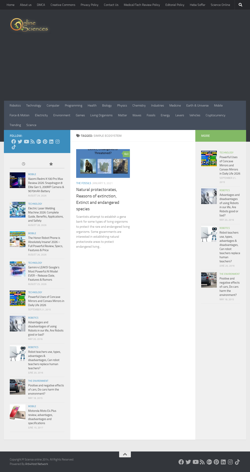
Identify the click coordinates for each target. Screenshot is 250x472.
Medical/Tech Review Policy (142, 5)
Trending (15, 125)
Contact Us (111, 5)
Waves (136, 115)
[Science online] (13, 141)
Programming (73, 105)
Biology (107, 105)
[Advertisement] (125, 71)
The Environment (38, 381)
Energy (165, 115)
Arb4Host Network (36, 464)
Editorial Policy (174, 5)
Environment (61, 115)
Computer (53, 105)
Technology (33, 105)
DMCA (41, 5)
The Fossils (83, 183)
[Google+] (38, 141)
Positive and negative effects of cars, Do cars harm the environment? (46, 389)
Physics (122, 105)
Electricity (41, 115)
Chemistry (139, 105)
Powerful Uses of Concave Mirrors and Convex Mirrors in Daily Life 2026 (46, 301)
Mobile (218, 105)
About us (25, 5)
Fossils (151, 115)
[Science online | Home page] (30, 26)
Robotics (15, 105)
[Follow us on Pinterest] (45, 141)
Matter (122, 115)
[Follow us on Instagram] (57, 141)
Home (10, 5)
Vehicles (194, 115)
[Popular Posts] (50, 164)
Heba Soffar (197, 5)
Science (31, 125)
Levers (179, 115)
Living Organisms (101, 115)
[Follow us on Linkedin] (51, 141)
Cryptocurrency (215, 115)
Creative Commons (63, 5)
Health (92, 105)
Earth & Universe (197, 105)
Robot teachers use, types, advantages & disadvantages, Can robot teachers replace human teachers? (44, 360)
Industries (157, 105)
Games (80, 115)
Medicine (175, 105)
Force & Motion (19, 115)
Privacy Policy (89, 5)
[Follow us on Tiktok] (13, 147)
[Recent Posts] (23, 164)
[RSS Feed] (32, 141)
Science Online (220, 5)
